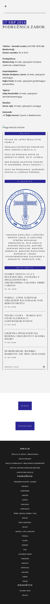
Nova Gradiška (25, 522)
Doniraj (25, 406)
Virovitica (25, 568)
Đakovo (25, 495)
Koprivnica (25, 509)
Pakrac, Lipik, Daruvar (25, 531)
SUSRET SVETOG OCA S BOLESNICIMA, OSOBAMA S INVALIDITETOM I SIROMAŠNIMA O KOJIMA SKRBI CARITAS (25, 280)
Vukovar (25, 572)
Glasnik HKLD (25, 591)
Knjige (25, 595)
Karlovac (25, 504)
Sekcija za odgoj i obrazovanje (25, 454)
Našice (25, 518)
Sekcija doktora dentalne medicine (25, 468)
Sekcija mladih (25, 459)
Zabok (25, 577)
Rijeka (25, 540)
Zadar (25, 581)
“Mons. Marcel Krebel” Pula (25, 513)
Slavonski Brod (25, 554)
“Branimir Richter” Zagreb (25, 482)
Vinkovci (25, 563)
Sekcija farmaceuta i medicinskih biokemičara (25, 463)
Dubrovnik (25, 491)
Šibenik (25, 545)
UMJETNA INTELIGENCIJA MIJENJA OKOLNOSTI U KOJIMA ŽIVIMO (25, 336)
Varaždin (25, 559)
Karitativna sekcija (25, 472)
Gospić (25, 500)
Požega (25, 536)
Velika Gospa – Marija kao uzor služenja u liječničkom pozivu (23, 318)
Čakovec (25, 486)
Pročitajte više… (32, 259)
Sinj (25, 550)
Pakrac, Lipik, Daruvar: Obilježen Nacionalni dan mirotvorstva (24, 300)
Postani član (25, 426)
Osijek (25, 527)
